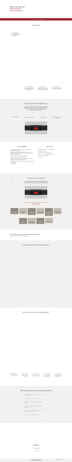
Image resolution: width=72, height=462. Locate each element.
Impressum (57, 459)
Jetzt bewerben (12, 13)
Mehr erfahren (36, 191)
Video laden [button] (36, 192)
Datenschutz (60, 459)
